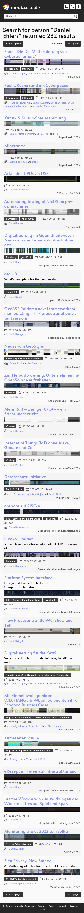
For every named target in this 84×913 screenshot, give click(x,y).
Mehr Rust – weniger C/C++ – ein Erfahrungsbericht (35, 412)
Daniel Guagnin (17, 73)
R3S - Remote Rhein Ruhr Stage (23, 519)
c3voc (42, 909)
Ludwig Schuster (18, 726)
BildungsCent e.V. (18, 759)
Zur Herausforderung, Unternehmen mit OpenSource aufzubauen (42, 378)
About (41, 906)
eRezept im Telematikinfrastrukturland (40, 771)
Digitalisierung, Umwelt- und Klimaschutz (28, 750)
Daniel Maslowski (18, 189)
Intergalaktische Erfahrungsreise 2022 (59, 790)
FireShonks (50, 519)
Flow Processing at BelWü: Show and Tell (38, 623)
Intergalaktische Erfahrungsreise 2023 (59, 265)
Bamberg (11, 257)
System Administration (18, 844)
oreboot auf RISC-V (22, 506)
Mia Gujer (37, 494)
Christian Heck (58, 103)
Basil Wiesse (61, 73)
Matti (21, 134)
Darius (39, 134)
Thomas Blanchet (59, 683)
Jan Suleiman (35, 363)
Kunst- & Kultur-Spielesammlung (35, 118)
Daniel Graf (54, 494)
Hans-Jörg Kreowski (20, 103)
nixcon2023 (28, 219)
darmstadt (12, 219)
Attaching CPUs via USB (26, 174)
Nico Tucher (54, 726)
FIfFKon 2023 (72, 77)
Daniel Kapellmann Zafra (22, 883)
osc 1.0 (10, 274)
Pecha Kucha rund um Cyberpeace (36, 86)
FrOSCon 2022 (72, 852)
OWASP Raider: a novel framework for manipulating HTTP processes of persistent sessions (41, 314)
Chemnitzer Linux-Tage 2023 (64, 401)
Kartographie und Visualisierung (23, 358)
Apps (51, 906)
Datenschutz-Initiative (25, 477)
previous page (13, 43)
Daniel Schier (16, 465)
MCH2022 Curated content (21, 879)
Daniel (12, 134)
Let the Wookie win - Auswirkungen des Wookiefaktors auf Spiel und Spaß (41, 802)
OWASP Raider (18, 539)
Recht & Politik (14, 489)
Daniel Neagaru (17, 334)
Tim (57, 134)
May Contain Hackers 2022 (65, 887)
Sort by (56, 43)
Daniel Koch (15, 363)
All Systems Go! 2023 (68, 193)
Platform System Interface (28, 578)
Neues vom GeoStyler (24, 346)
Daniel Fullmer (16, 223)
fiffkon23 (27, 69)
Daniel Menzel (16, 397)
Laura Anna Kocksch (38, 73)
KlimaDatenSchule (21, 738)
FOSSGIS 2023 (72, 367)
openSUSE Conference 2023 (64, 300)
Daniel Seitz (40, 759)
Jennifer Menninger (45, 106)
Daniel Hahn (15, 262)
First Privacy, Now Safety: (27, 861)
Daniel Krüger (16, 431)
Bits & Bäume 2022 (69, 687)
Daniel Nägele (16, 641)
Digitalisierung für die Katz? (30, 653)
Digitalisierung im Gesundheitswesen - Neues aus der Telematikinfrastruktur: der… (40, 240)
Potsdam (11, 561)
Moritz (13, 162)
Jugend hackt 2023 (69, 137)
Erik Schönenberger (20, 494)
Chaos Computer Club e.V (20, 906)
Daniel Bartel (35, 726)
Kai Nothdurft (21, 106)
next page (73, 43)
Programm (12, 69)
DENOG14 (74, 644)
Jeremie (22, 162)
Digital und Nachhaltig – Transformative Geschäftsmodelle (38, 717)
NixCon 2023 (73, 227)
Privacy (74, 906)
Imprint (62, 906)
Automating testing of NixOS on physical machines (40, 204)
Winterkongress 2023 (68, 498)
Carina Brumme (36, 683)
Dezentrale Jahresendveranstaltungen (59, 531)
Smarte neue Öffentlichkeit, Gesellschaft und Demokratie (37, 675)
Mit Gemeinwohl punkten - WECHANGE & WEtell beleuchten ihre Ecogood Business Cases (40, 701)
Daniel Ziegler (16, 849)
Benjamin (30, 134)
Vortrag (10, 392)
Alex (47, 134)
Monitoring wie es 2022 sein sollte (36, 831)
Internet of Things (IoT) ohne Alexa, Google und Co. (37, 446)
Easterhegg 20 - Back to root (64, 338)
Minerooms (14, 146)
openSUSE (12, 292)
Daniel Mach (15, 297)
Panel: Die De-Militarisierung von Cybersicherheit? (35, 54)
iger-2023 (25, 257)
